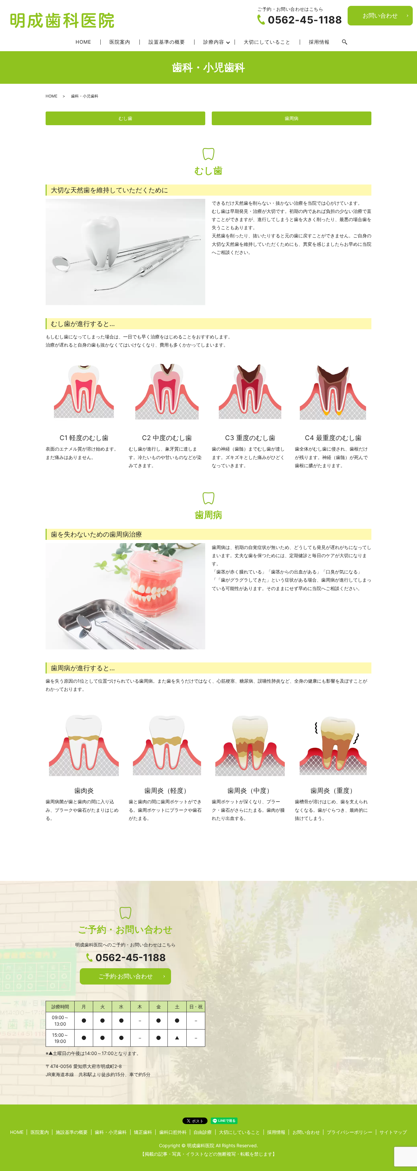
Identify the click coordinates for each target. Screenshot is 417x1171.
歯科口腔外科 (173, 1132)
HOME (83, 42)
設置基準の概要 (167, 42)
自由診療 (203, 1132)
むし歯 (125, 118)
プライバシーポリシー (349, 1132)
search (345, 42)
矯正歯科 (143, 1132)
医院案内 (119, 42)
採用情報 (319, 42)
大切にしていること (267, 42)
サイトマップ (393, 1132)
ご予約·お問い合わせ (125, 976)
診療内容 (213, 42)
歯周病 (291, 118)
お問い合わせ (380, 15)
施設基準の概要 (72, 1132)
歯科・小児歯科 (111, 1132)
